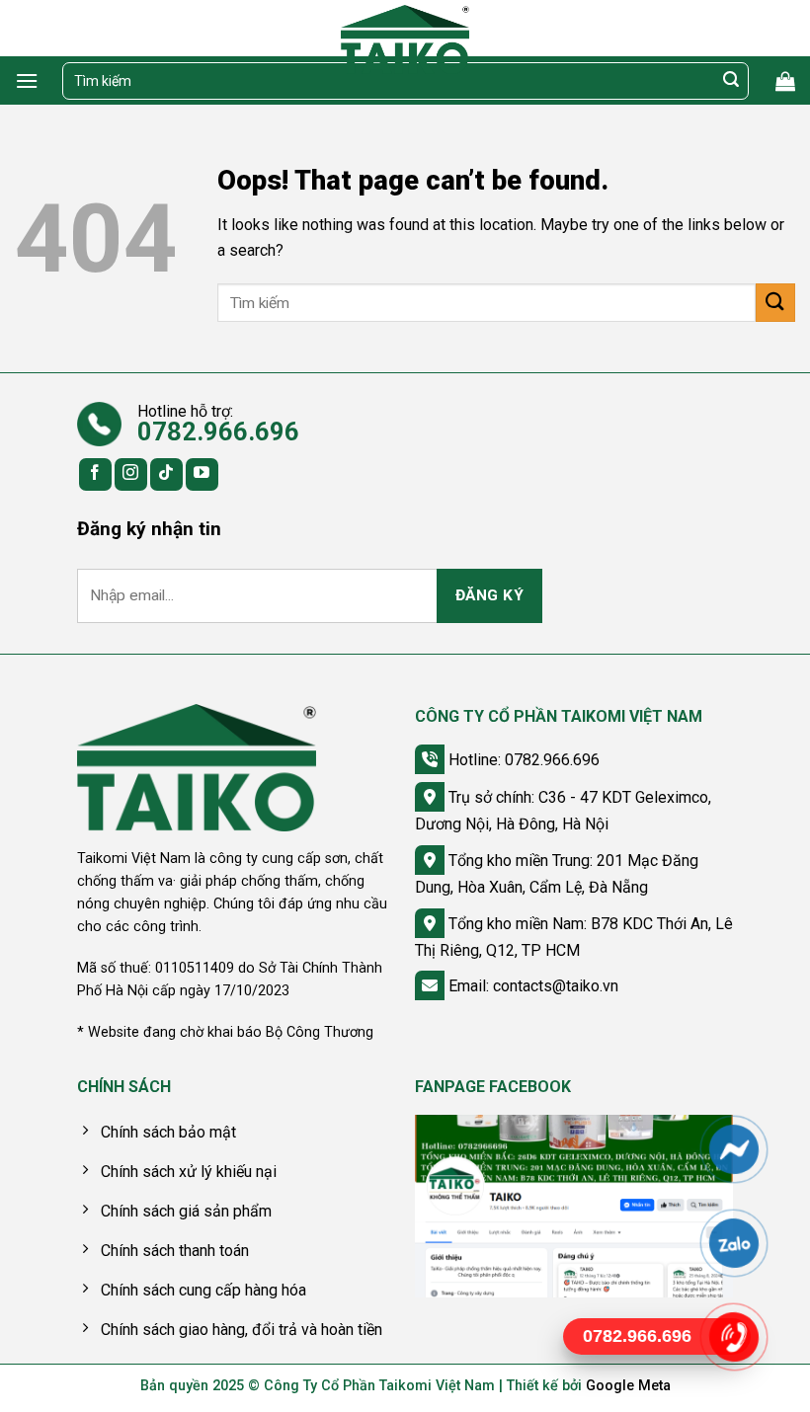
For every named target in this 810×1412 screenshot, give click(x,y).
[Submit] (731, 81)
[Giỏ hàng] (785, 81)
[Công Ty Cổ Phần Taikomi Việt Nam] (405, 39)
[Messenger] (733, 1149)
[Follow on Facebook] (95, 474)
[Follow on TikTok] (166, 474)
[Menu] (27, 80)
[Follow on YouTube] (202, 474)
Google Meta (628, 1385)
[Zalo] (733, 1243)
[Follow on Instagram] (131, 474)
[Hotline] (733, 1337)
